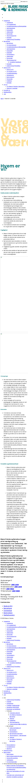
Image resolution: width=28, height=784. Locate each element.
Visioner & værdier (12, 689)
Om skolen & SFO (12, 672)
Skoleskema (10, 676)
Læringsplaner (11, 629)
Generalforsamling (12, 758)
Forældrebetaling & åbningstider (16, 648)
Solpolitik (9, 653)
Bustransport (10, 678)
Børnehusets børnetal (16, 733)
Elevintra (9, 749)
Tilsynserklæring (14, 722)
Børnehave (8, 608)
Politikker (9, 681)
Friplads (9, 701)
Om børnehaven (11, 646)
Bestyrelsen (8, 613)
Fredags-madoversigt (13, 705)
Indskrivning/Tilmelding (13, 640)
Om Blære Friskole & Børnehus (15, 687)
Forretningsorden (12, 762)
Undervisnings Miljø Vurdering (18, 724)
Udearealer (10, 633)
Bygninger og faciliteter (13, 709)
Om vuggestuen (11, 625)
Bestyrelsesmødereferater (14, 756)
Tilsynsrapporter (11, 636)
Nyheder (9, 638)
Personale (9, 634)
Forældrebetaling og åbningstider (17, 627)
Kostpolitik (10, 631)
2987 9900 (10, 589)
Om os (5, 685)
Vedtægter (10, 760)
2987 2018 (15, 585)
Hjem (2, 98)
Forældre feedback (15, 663)
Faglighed (12, 720)
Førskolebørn (10, 655)
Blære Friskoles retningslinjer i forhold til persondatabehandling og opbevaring (16, 767)
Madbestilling (7, 693)
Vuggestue (8, 610)
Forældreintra (11, 747)
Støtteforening (9, 615)
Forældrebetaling (12, 674)
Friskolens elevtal (15, 713)
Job (5, 695)
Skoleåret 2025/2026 (13, 707)
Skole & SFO (8, 606)
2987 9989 (16, 591)
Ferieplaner (10, 703)
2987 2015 (18, 587)
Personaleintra (11, 745)
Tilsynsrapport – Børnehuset (18, 735)
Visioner (12, 718)
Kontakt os (7, 691)
